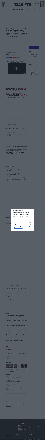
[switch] (30, 222)
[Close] (33, 210)
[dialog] (22, 220)
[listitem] (22, 218)
